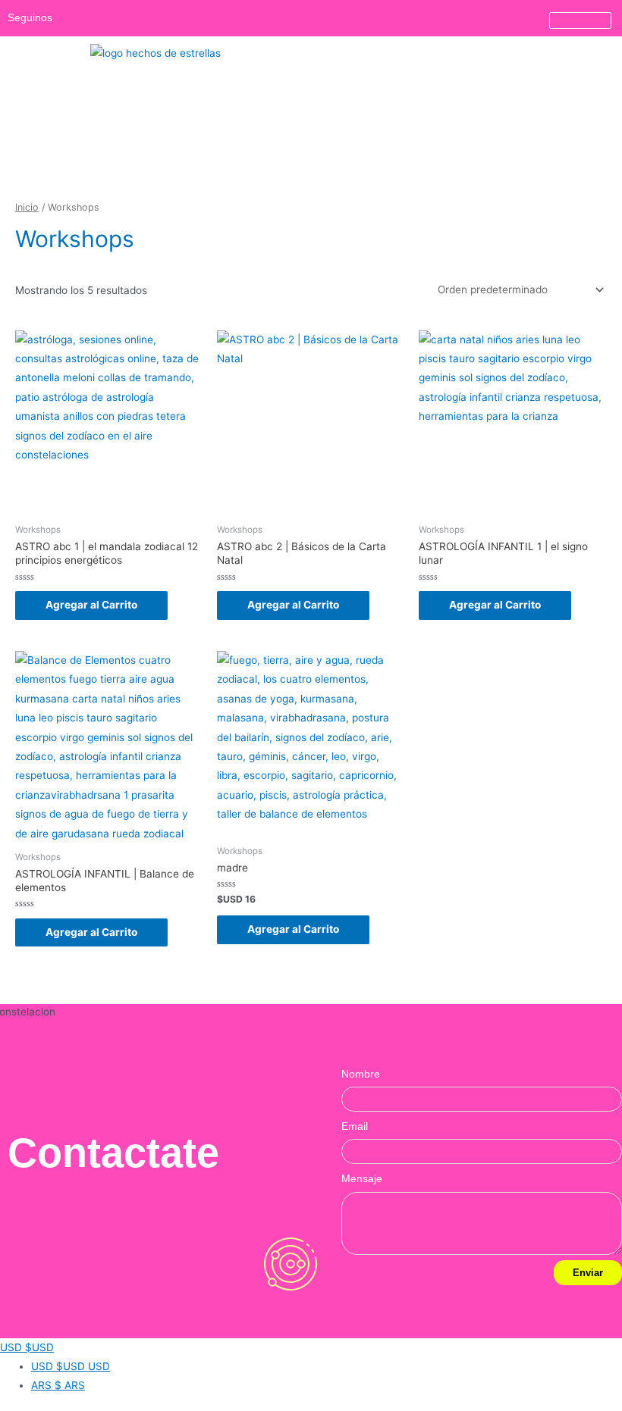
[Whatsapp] (100, 18)
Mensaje (361, 1178)
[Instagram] (79, 18)
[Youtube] (121, 18)
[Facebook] (142, 18)
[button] (610, 48)
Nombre (360, 1074)
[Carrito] (580, 20)
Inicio (27, 207)
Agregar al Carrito (91, 605)
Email (354, 1126)
